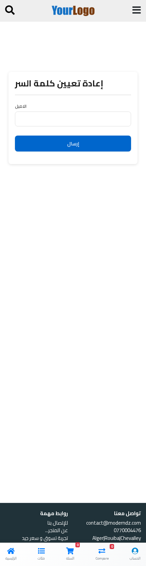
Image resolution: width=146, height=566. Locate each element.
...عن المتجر (56, 530)
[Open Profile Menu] (10, 11)
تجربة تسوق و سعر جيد (45, 538)
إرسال (73, 143)
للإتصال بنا (57, 523)
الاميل (20, 106)
